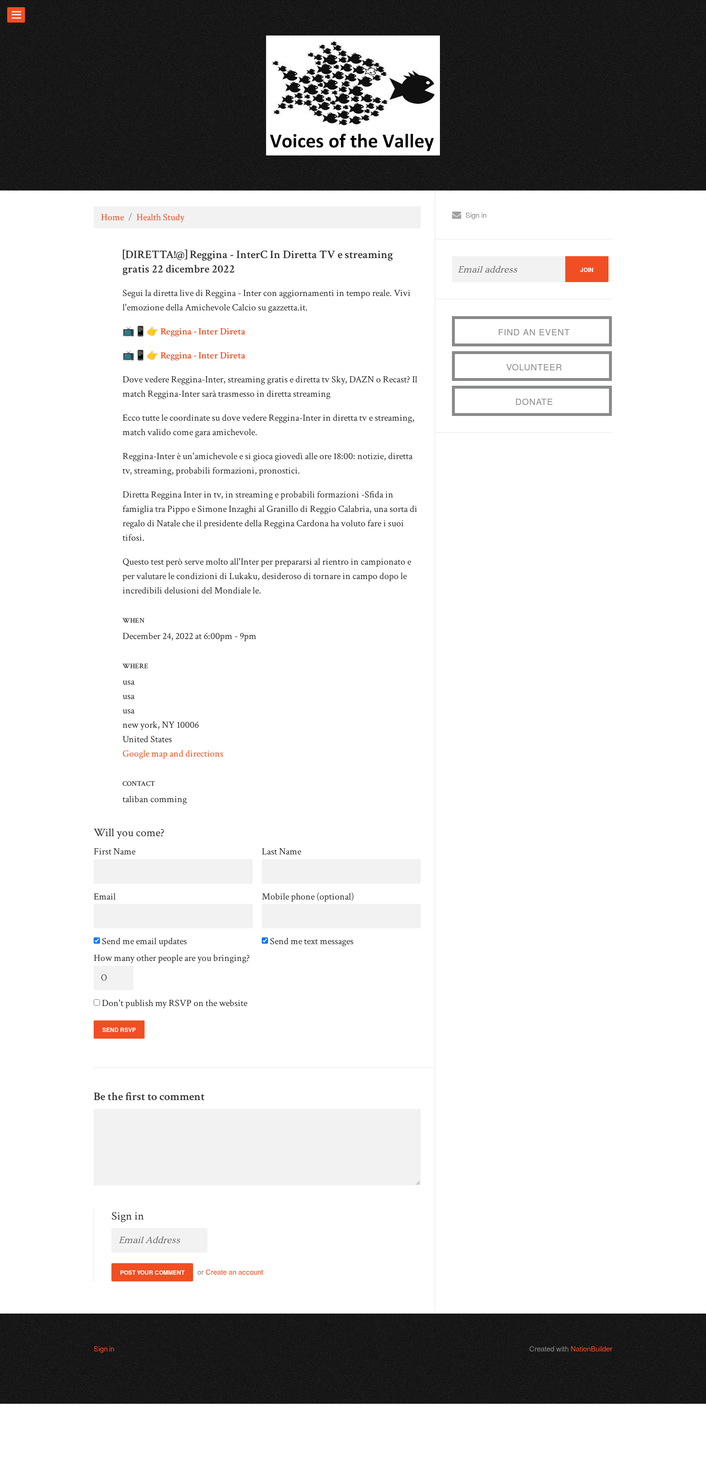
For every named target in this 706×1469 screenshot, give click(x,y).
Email (105, 897)
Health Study (160, 217)
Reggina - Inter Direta (202, 331)
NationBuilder (591, 1348)
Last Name (281, 852)
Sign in (476, 215)
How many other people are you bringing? (172, 958)
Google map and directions (172, 753)
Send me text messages (312, 942)
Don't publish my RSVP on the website (175, 1003)
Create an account (234, 1272)
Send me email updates (145, 942)
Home (112, 217)
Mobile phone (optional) (308, 897)
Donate (534, 401)
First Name (114, 852)
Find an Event (534, 331)
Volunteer (534, 366)
